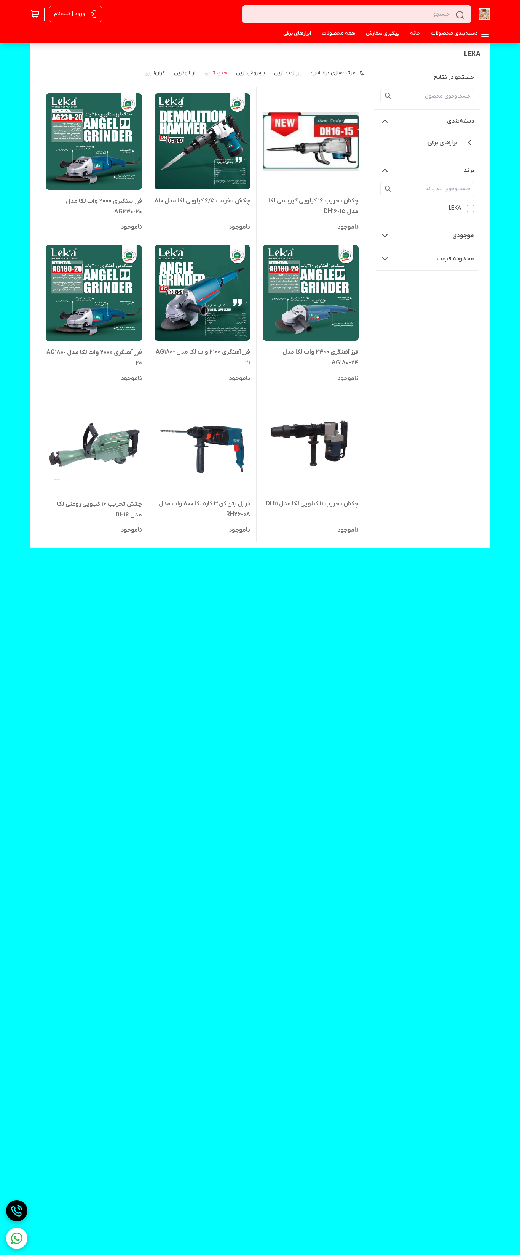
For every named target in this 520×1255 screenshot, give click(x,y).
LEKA (455, 208)
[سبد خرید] (35, 14)
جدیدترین (215, 73)
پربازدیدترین (288, 73)
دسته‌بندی (460, 121)
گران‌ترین (154, 73)
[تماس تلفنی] (16, 1210)
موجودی (463, 235)
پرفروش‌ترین (250, 73)
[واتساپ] (16, 1238)
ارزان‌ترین (184, 73)
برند (468, 170)
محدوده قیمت (455, 259)
